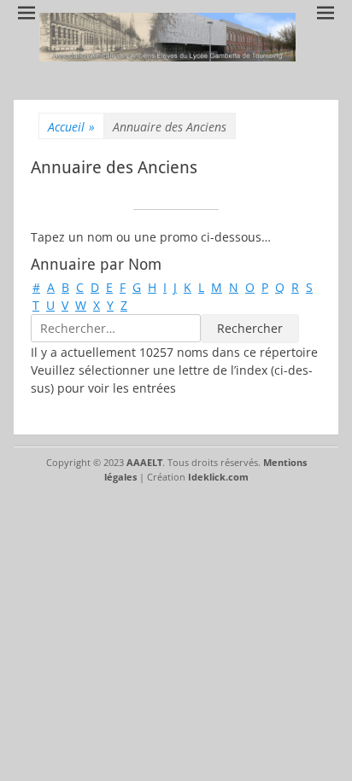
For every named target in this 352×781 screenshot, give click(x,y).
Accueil (71, 127)
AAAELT (144, 462)
